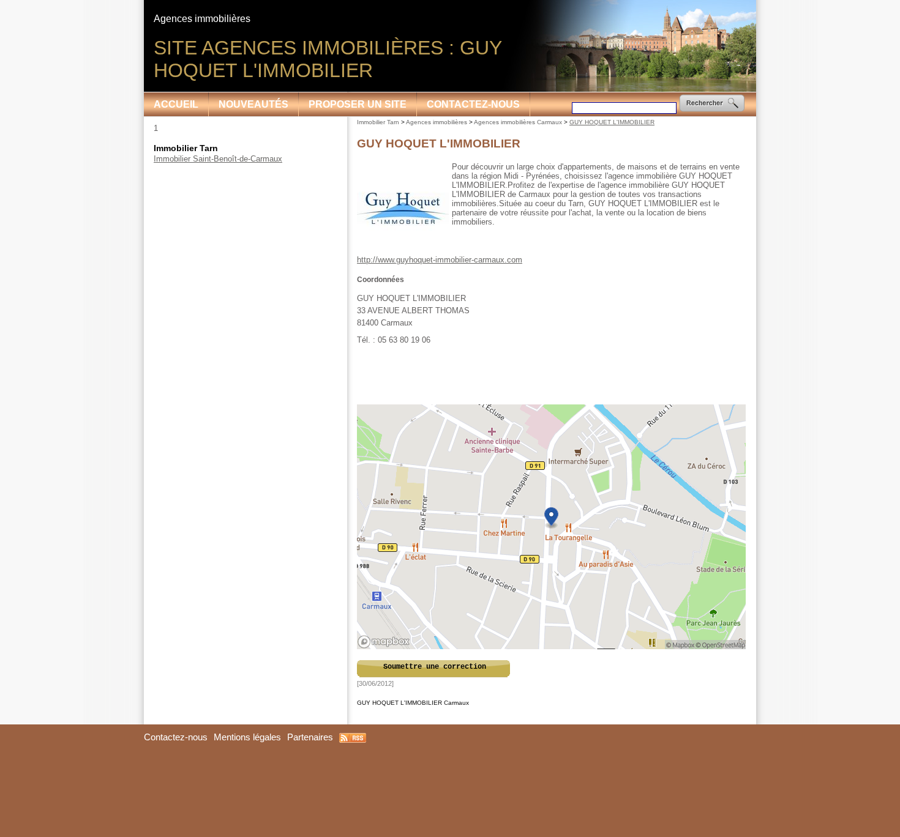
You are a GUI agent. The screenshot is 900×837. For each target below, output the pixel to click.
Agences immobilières (436, 122)
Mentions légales (247, 737)
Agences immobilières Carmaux (518, 122)
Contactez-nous (473, 104)
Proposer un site (358, 104)
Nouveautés (253, 104)
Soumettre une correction (434, 667)
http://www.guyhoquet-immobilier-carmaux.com (439, 259)
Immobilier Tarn (378, 122)
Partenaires (310, 737)
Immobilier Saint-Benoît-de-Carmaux (218, 158)
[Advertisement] (552, 375)
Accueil (176, 104)
